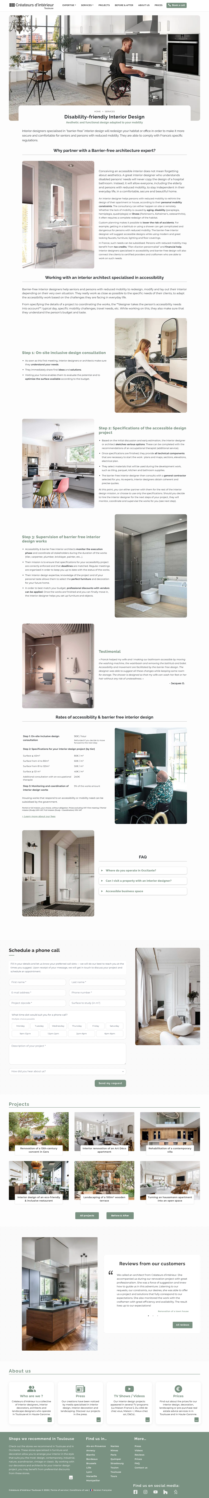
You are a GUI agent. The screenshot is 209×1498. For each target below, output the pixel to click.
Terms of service (59, 1490)
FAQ (137, 1463)
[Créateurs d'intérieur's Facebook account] (135, 1492)
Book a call (178, 5)
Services (110, 111)
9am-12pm (25, 1033)
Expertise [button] (68, 5)
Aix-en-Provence (96, 1446)
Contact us (141, 1467)
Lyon (89, 1472)
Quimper (116, 1459)
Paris (113, 1454)
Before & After (124, 5)
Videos (139, 1450)
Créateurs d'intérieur (35, 6)
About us (144, 5)
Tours (114, 1476)
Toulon (115, 1467)
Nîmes (114, 1450)
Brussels (91, 1463)
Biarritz (90, 1454)
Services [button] (86, 5)
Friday (95, 1026)
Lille (88, 1467)
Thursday (77, 1026)
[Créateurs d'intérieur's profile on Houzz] (165, 1492)
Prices (158, 5)
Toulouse (116, 1472)
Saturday (114, 1026)
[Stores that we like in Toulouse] (41, 1478)
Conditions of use (79, 1490)
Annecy (90, 1450)
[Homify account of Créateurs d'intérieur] (175, 1492)
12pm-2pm (53, 1033)
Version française (101, 1490)
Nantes (115, 1446)
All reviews (182, 1325)
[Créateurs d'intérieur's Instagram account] (145, 1492)
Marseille (91, 1476)
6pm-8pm (109, 1033)
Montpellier (93, 1480)
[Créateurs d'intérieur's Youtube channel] (155, 1492)
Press (138, 1446)
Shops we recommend (41, 1439)
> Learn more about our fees (39, 816)
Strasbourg (117, 1463)
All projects (87, 1215)
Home (97, 111)
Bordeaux (92, 1459)
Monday (20, 1026)
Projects (104, 5)
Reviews (139, 1454)
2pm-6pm (81, 1033)
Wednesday (58, 1026)
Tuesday (39, 1026)
